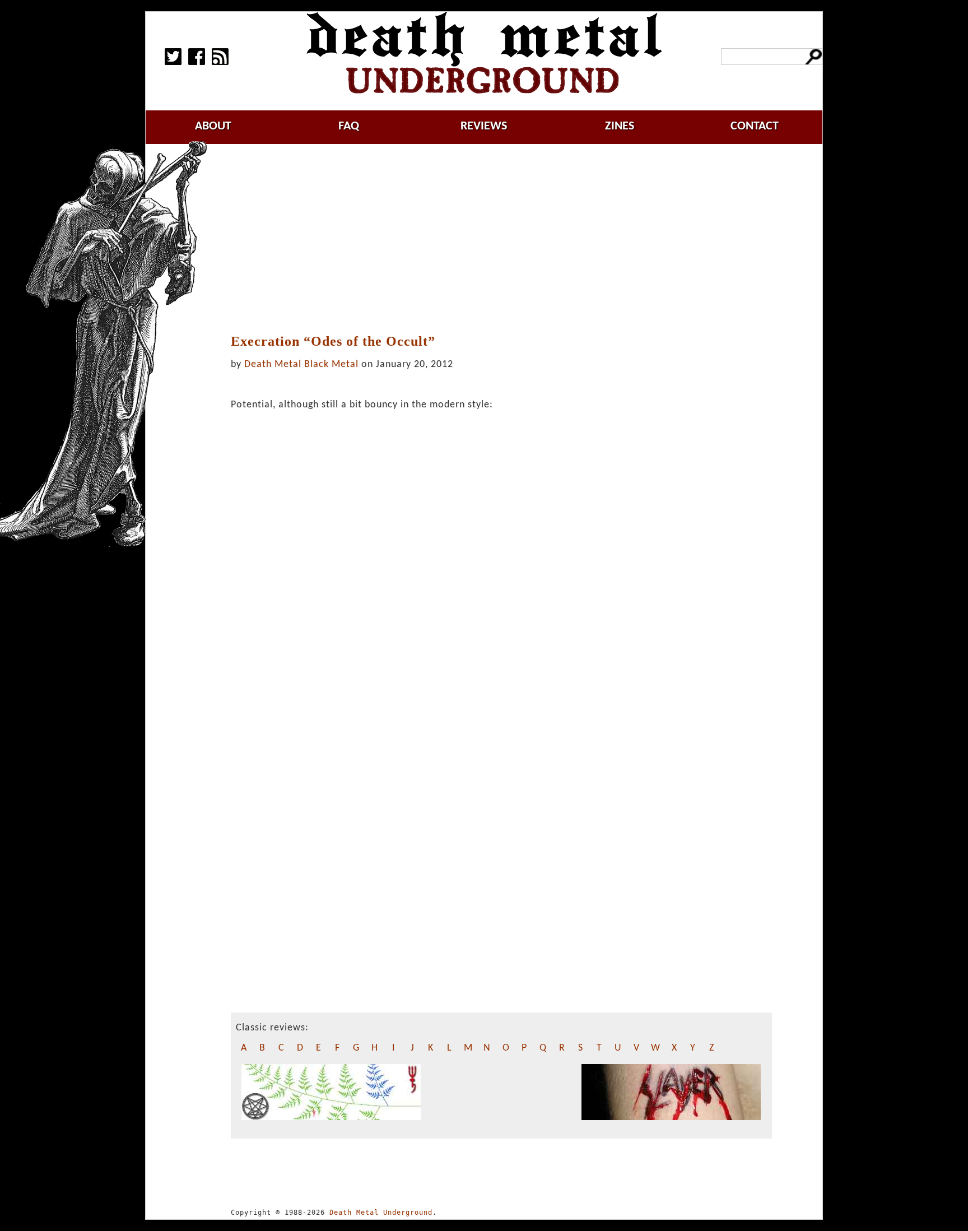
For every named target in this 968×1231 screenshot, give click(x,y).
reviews (483, 126)
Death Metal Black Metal (301, 364)
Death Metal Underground (380, 1212)
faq (348, 126)
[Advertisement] (501, 239)
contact (754, 126)
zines (619, 126)
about (213, 126)
